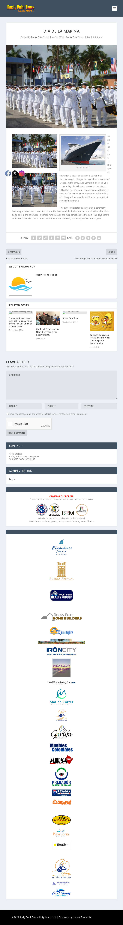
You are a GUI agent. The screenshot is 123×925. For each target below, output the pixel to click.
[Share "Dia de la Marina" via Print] (64, 238)
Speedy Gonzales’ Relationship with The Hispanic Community (100, 339)
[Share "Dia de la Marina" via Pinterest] (58, 238)
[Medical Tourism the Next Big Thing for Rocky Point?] (48, 318)
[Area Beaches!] (75, 312)
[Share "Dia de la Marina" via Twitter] (40, 238)
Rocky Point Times (40, 37)
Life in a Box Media (82, 917)
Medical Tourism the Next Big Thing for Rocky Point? (47, 332)
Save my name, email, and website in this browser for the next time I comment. (48, 413)
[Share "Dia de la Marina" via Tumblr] (52, 238)
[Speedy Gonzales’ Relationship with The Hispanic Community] (102, 321)
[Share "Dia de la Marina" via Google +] (46, 238)
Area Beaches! (71, 318)
